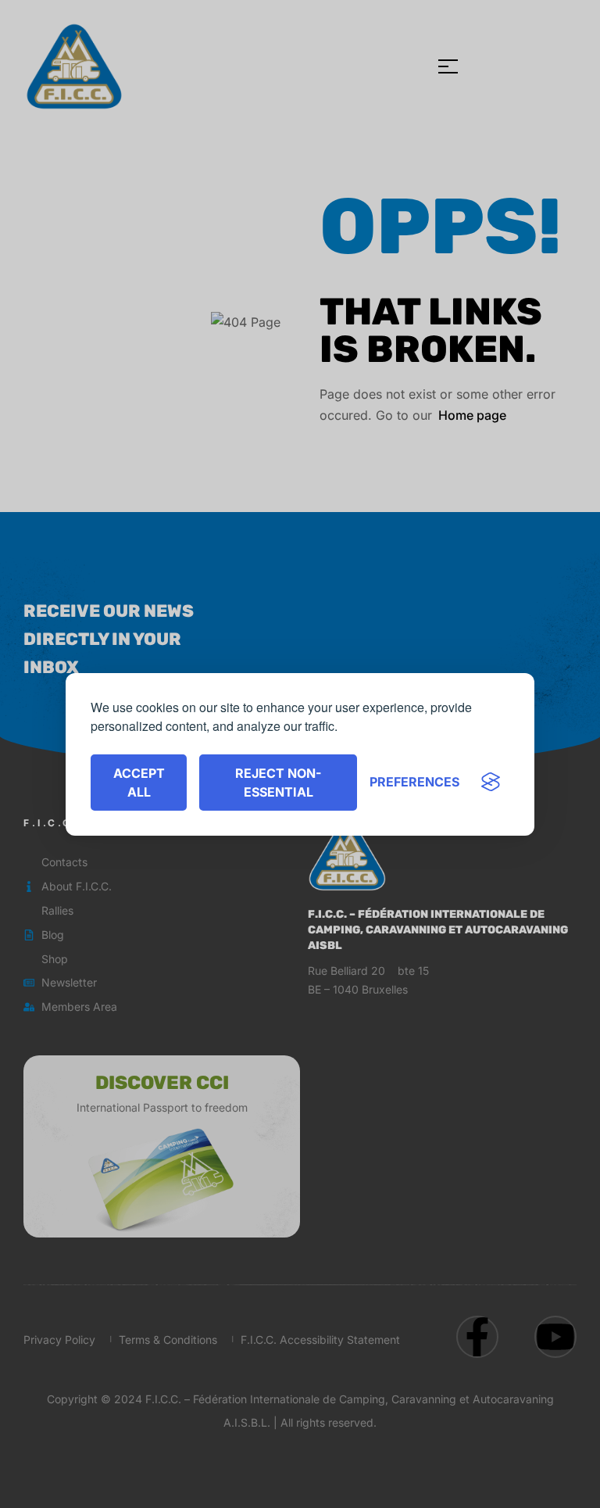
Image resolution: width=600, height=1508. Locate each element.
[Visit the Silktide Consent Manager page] (490, 782)
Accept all (139, 782)
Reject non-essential (278, 782)
